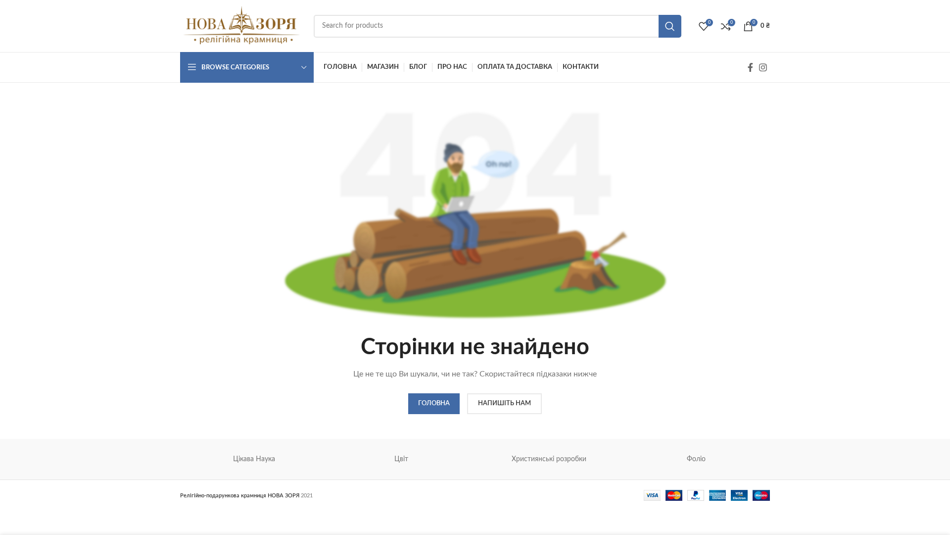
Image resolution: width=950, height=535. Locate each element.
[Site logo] (242, 25)
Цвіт (401, 459)
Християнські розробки (549, 459)
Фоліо (696, 459)
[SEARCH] (670, 26)
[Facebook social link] (750, 67)
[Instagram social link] (763, 67)
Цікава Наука (254, 459)
